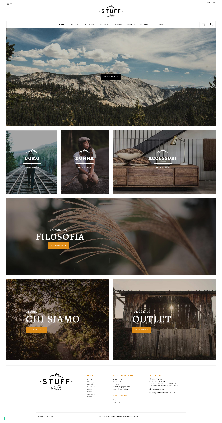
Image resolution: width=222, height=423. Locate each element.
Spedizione (117, 379)
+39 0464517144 (158, 389)
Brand (161, 24)
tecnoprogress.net (131, 416)
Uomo (89, 389)
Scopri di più (58, 245)
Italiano (210, 2)
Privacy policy (119, 384)
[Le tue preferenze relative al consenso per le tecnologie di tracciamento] (4, 418)
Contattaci (117, 402)
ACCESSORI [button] (145, 24)
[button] (203, 25)
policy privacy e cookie (107, 416)
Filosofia (89, 24)
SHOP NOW (110, 77)
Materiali (105, 24)
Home (61, 24)
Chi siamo (74, 24)
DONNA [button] (130, 24)
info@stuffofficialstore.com (163, 393)
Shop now (140, 330)
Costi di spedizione (121, 389)
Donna (89, 392)
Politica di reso (119, 382)
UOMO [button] (118, 24)
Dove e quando (118, 400)
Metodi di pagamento (121, 387)
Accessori (91, 394)
